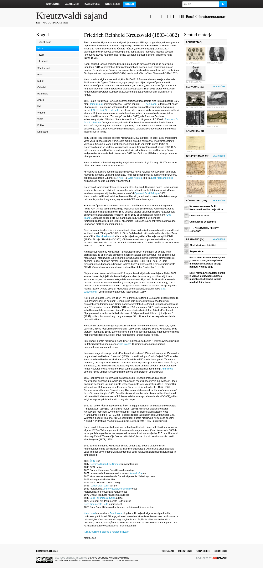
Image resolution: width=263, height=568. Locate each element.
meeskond (185, 551)
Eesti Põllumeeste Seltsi (102, 498)
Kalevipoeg (92, 4)
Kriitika (40, 125)
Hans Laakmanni (105, 236)
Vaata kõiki (219, 86)
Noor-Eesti (112, 4)
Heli (39, 106)
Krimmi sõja (166, 368)
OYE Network (220, 558)
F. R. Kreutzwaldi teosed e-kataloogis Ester (106, 531)
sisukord (220, 551)
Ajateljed (72, 4)
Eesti (41, 54)
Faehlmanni (116, 513)
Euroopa (43, 61)
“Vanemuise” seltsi (99, 485)
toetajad (168, 551)
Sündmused (43, 68)
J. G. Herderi (97, 110)
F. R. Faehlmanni (148, 104)
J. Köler (120, 178)
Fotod (40, 74)
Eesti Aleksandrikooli (162, 178)
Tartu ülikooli (96, 104)
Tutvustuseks (44, 42)
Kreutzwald (90, 513)
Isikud (40, 48)
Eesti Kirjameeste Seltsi (96, 504)
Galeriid (41, 87)
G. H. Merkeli (111, 110)
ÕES (92, 461)
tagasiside (203, 551)
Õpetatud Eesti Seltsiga (146, 193)
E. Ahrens (170, 119)
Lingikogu (42, 131)
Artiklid (40, 100)
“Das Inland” (124, 344)
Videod (41, 112)
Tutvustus (52, 4)
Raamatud (42, 93)
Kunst (40, 81)
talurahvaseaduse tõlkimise (117, 488)
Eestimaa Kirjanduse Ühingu (105, 464)
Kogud (129, 4)
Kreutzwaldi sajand (71, 15)
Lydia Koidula (134, 178)
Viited (40, 119)
